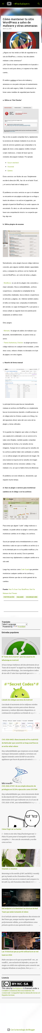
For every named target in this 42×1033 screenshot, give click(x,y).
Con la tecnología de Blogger (22, 1030)
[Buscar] (38, 4)
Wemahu (7, 331)
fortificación (9, 597)
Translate (21, 627)
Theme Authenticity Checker (13, 343)
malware (20, 597)
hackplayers (18, 988)
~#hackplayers (21, 3)
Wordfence (7, 283)
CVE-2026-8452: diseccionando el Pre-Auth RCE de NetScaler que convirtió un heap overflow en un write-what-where (20, 743)
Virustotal (10, 167)
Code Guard (25, 569)
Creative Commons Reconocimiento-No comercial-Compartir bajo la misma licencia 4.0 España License (21, 993)
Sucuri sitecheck (13, 163)
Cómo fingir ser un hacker (11, 829)
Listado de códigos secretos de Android (17, 700)
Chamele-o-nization (9, 869)
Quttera (9, 171)
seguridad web (31, 597)
